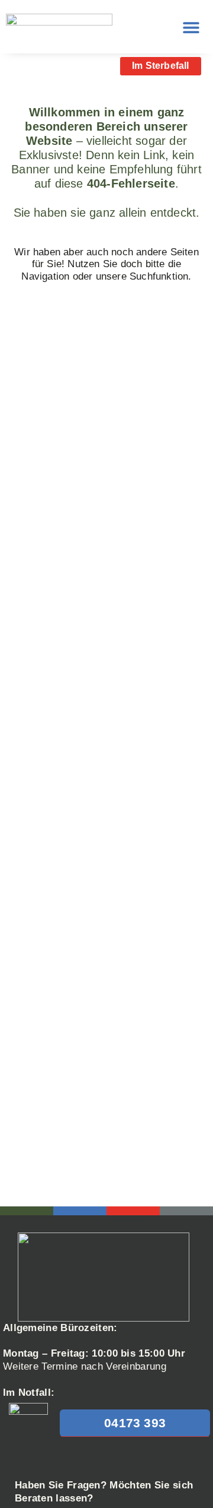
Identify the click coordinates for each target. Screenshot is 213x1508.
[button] (191, 27)
